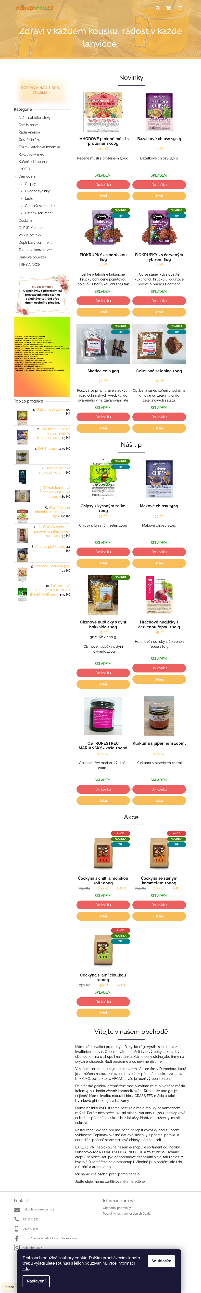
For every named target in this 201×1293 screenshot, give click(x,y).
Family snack (29, 125)
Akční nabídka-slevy (35, 118)
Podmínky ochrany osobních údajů (127, 1213)
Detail (103, 196)
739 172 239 (30, 1229)
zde (26, 1268)
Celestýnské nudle (39, 206)
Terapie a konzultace (35, 250)
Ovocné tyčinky (37, 191)
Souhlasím (161, 1261)
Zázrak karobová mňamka (39, 147)
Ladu (28, 198)
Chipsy (30, 184)
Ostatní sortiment (38, 213)
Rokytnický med (31, 154)
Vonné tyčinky (30, 235)
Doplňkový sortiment (35, 242)
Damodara (27, 176)
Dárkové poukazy (32, 257)
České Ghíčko (29, 140)
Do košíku (103, 185)
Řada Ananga (29, 132)
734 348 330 (30, 1219)
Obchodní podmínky (117, 1208)
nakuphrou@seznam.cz (38, 1209)
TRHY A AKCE (29, 265)
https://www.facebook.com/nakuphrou (50, 1238)
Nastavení (36, 1281)
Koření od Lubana (33, 162)
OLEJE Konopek (31, 228)
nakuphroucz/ (32, 1248)
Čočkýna (26, 220)
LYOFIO (24, 169)
